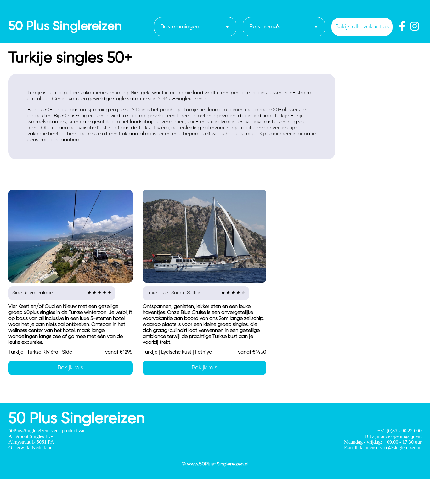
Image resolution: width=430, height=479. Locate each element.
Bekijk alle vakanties (362, 27)
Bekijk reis (70, 368)
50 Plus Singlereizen (65, 26)
